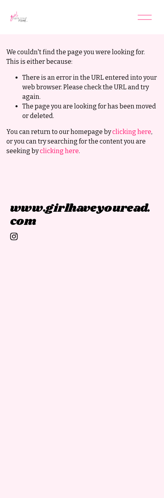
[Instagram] (14, 236)
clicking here (131, 132)
